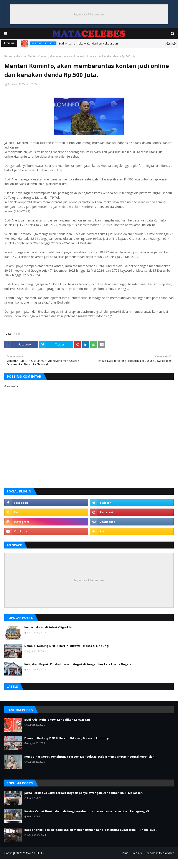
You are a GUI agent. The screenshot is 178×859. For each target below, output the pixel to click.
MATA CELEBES (35, 853)
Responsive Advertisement (89, 14)
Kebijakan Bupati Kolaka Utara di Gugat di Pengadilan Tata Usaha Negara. (78, 664)
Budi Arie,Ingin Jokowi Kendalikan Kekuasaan (88, 43)
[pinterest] (132, 512)
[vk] (132, 521)
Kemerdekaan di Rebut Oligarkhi (48, 627)
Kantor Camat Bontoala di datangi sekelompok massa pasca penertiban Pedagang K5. (87, 811)
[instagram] (46, 521)
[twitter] (132, 502)
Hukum (21, 56)
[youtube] (46, 531)
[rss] (46, 512)
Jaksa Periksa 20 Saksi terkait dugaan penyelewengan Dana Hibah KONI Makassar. (83, 793)
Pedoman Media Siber (160, 853)
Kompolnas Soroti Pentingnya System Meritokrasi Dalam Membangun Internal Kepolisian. (89, 756)
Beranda (9, 56)
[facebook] (46, 502)
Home (124, 853)
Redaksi (12, 84)
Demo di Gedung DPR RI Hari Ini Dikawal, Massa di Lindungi (66, 646)
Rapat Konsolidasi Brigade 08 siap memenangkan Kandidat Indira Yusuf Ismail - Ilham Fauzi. (90, 830)
